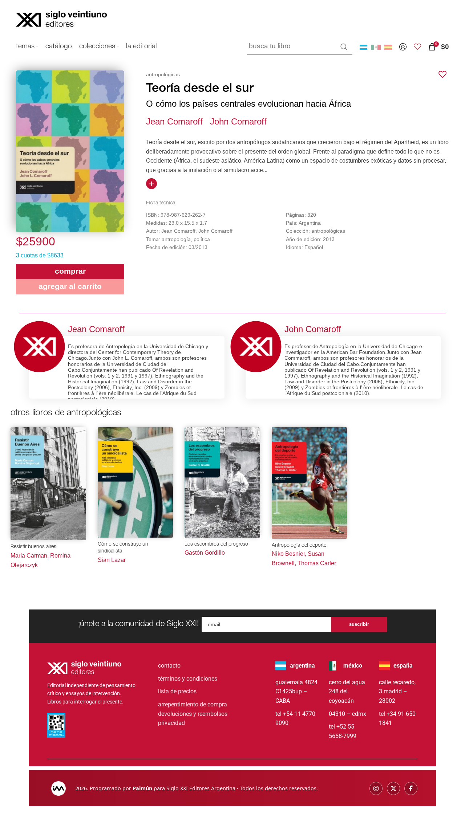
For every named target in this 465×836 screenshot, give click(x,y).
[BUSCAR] (344, 46)
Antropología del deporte (299, 545)
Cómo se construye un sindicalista (123, 548)
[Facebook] (410, 788)
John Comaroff (238, 121)
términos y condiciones (187, 678)
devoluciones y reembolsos (192, 713)
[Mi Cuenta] (403, 47)
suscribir (359, 624)
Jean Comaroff (174, 121)
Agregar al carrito (70, 286)
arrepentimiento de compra (192, 704)
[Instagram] (376, 788)
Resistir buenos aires (33, 547)
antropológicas (163, 74)
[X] (393, 788)
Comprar (70, 271)
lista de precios (177, 691)
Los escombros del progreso (216, 544)
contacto (169, 665)
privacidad (171, 722)
